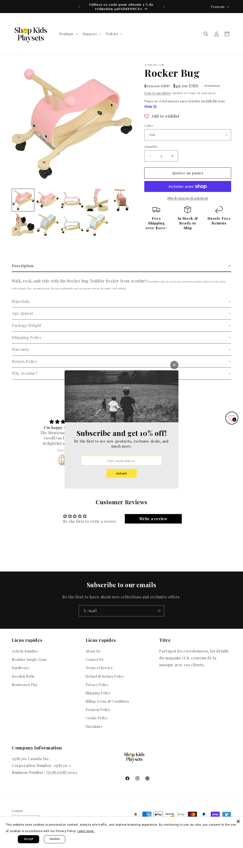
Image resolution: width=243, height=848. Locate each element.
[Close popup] (174, 365)
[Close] (238, 821)
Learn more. (86, 831)
